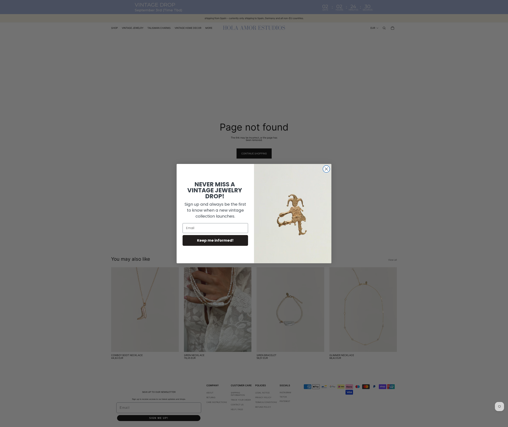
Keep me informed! (215, 240)
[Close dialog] (326, 169)
